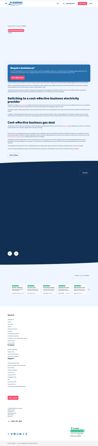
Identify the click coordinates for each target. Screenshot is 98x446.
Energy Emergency (12, 370)
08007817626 (70, 3)
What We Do (11, 319)
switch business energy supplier (16, 136)
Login (90, 3)
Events (9, 326)
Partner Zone (11, 372)
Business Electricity (12, 349)
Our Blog (10, 331)
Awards (9, 322)
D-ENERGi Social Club (13, 336)
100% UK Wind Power (13, 354)
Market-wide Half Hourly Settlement (17, 365)
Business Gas (11, 352)
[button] (6, 3)
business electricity (22, 105)
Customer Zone (12, 374)
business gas (66, 126)
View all (85, 172)
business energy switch (75, 71)
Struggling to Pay (12, 377)
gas (53, 71)
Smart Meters (11, 367)
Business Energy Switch (13, 363)
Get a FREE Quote (17, 77)
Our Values (10, 324)
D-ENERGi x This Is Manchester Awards (17, 338)
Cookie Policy (11, 340)
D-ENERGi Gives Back (13, 333)
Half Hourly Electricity (13, 356)
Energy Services (12, 384)
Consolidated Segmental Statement (17, 386)
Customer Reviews (12, 329)
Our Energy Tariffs (12, 381)
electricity (47, 71)
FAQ (9, 379)
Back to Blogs (14, 155)
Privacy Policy (11, 343)
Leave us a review (75, 436)
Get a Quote (82, 3)
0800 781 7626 (34, 72)
